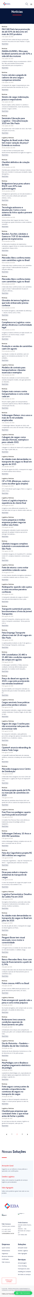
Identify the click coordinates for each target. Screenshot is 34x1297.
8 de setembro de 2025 (8, 399)
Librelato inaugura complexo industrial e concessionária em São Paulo (15, 546)
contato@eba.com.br (8, 1233)
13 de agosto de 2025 (7, 640)
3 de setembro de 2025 (8, 422)
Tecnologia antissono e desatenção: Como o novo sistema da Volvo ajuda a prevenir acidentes (17, 211)
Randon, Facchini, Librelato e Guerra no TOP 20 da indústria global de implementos (15, 236)
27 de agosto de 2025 (7, 527)
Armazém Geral (22, 1248)
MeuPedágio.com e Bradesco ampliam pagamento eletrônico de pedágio (16, 1065)
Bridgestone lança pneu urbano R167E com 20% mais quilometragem (16, 186)
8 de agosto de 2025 (7, 731)
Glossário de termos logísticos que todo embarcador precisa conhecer (15, 303)
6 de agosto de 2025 (7, 838)
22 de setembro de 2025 (8, 241)
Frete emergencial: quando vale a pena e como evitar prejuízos (17, 1001)
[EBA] (7, 4)
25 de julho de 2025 (7, 1027)
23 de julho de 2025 (7, 1118)
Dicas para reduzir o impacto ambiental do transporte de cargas (14, 875)
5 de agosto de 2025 (7, 899)
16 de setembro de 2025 (8, 308)
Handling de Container (24, 1271)
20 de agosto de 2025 (8, 572)
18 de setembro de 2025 (8, 262)
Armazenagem (22, 1263)
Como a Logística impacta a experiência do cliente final (14, 501)
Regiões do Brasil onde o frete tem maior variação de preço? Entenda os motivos (15, 143)
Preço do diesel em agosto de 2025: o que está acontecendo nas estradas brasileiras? (15, 681)
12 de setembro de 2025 (8, 330)
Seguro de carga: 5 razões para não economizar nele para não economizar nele (15, 726)
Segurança (5, 1253)
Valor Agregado (22, 1253)
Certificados (5, 1259)
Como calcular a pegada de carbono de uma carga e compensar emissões (14, 77)
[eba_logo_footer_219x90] (12, 1209)
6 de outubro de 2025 (7, 82)
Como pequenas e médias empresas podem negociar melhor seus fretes (14, 522)
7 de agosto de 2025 (7, 774)
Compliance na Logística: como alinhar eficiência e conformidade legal (17, 325)
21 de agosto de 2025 (7, 551)
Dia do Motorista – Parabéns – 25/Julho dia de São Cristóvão (15, 1044)
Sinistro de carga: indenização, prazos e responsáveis (15, 98)
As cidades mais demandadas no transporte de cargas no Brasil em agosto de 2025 (17, 461)
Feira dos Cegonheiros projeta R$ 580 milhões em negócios (17, 854)
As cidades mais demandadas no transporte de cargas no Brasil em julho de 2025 (17, 918)
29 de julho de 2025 (7, 1005)
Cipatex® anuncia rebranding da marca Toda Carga (16, 748)
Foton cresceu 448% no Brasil (15, 983)
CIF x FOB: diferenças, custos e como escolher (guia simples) (15, 482)
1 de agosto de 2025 (7, 923)
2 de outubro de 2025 (7, 125)
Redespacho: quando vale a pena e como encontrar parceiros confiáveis (17, 589)
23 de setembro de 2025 (8, 217)
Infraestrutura (6, 1250)
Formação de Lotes (24, 1269)
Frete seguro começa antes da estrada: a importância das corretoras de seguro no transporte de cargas (15, 1090)
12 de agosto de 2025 (7, 686)
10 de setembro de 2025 (8, 351)
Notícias (4, 26)
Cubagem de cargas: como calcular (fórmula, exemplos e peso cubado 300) (15, 439)
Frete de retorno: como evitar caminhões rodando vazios (15, 568)
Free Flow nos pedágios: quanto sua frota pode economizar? (16, 813)
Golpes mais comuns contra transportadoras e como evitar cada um (15, 394)
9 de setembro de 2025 (8, 375)
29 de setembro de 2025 (8, 167)
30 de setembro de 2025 (8, 147)
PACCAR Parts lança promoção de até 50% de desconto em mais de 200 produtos (16, 31)
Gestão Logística (23, 1250)
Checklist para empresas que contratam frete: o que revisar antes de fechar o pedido (15, 1113)
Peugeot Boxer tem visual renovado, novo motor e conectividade (13, 940)
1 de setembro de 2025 (8, 466)
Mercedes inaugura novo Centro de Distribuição (16, 770)
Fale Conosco (6, 1262)
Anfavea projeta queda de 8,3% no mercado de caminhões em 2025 (16, 793)
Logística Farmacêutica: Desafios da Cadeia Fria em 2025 (17, 895)
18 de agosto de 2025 (7, 594)
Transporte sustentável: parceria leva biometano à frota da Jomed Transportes (17, 611)
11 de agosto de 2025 (7, 707)
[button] (5, 44)
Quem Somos (6, 1248)
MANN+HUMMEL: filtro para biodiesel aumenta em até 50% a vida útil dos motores (17, 53)
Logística (5, 138)
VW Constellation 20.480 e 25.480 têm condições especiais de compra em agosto (16, 657)
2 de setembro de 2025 (8, 444)
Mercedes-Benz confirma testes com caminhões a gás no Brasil (16, 258)
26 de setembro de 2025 (8, 191)
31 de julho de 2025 (7, 945)
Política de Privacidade (8, 1294)
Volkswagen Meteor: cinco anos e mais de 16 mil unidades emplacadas (17, 418)
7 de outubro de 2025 (7, 36)
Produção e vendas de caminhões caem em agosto (17, 347)
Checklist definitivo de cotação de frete (16, 163)
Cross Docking (22, 1266)
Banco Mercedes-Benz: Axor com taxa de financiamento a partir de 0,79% (17, 962)
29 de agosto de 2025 (8, 486)
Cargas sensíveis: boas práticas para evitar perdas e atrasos (15, 703)
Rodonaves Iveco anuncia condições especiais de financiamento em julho (13, 1022)
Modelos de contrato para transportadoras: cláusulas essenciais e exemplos (13, 370)
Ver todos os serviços (24, 1274)
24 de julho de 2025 (7, 1070)
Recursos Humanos (7, 1256)
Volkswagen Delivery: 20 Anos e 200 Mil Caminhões (16, 834)
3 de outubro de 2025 (7, 102)
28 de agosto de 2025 (8, 505)
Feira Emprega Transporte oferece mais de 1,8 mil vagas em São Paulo (17, 635)
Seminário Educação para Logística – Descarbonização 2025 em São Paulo (15, 121)
